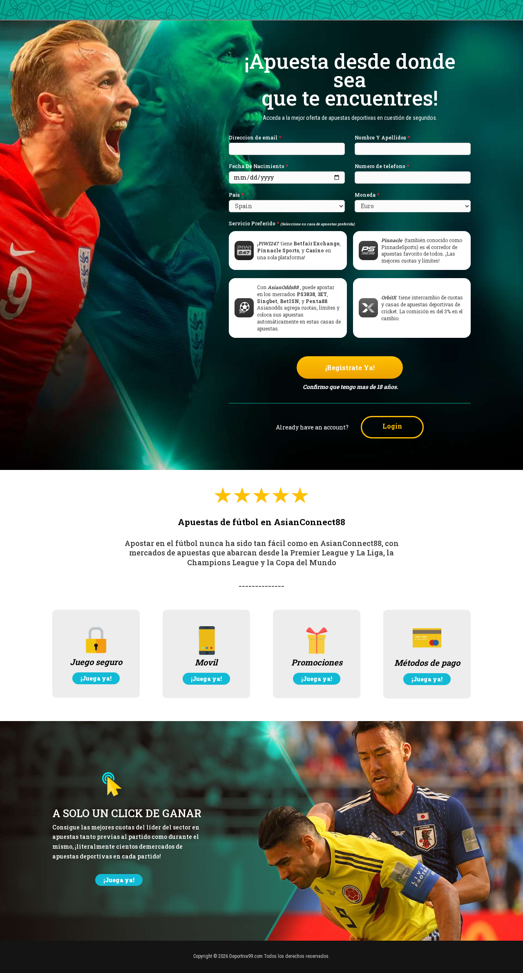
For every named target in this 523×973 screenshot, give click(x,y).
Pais (236, 195)
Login (392, 426)
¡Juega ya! (96, 678)
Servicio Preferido (292, 223)
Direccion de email (255, 138)
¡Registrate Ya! (350, 367)
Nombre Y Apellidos (382, 138)
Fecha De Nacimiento (258, 166)
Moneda (367, 195)
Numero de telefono (382, 166)
